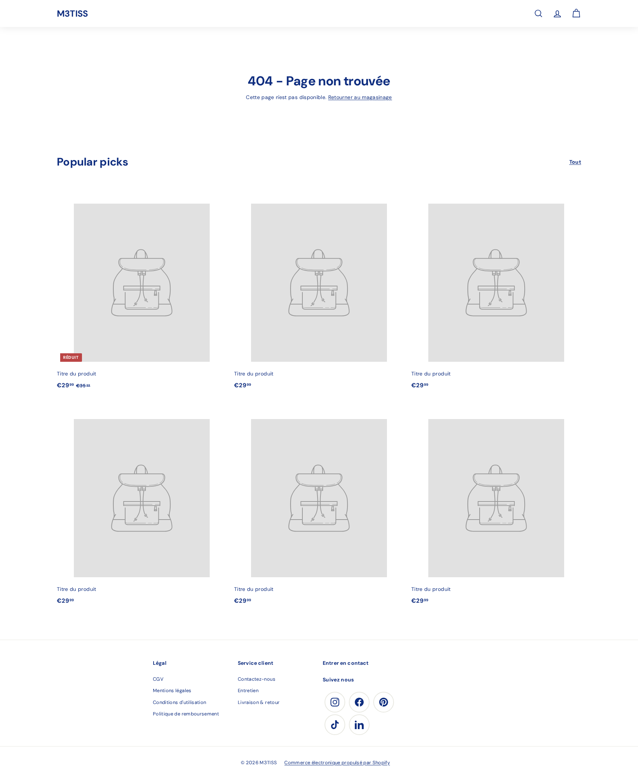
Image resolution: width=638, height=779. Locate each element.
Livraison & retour (258, 702)
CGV (158, 679)
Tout (575, 162)
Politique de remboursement (186, 714)
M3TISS (72, 13)
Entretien (248, 690)
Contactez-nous (256, 679)
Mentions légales (172, 690)
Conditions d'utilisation (179, 702)
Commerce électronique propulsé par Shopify (337, 762)
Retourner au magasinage (360, 97)
